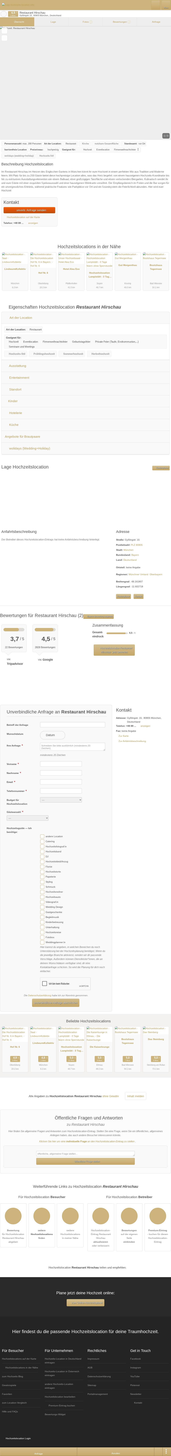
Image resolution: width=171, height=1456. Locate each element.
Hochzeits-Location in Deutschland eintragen (63, 1360)
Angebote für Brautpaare (22, 436)
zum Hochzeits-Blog (12, 1376)
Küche (13, 424)
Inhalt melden (135, 1096)
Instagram (135, 1367)
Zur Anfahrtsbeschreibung (132, 741)
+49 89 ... (19, 223)
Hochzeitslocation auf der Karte (23, 217)
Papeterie (51, 876)
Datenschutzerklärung (39, 995)
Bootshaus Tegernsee (156, 267)
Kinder (12, 401)
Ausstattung (17, 366)
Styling (49, 881)
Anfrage (155, 21)
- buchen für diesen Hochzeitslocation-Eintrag (157, 1236)
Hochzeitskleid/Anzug (57, 861)
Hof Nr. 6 (43, 272)
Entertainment (18, 377)
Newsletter (135, 1394)
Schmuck (50, 886)
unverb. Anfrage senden (31, 210)
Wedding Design (54, 907)
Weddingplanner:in (55, 942)
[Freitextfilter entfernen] (155, 4)
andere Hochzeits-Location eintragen (59, 1386)
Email (10, 782)
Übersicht (18, 21)
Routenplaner (162, 468)
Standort (14, 389)
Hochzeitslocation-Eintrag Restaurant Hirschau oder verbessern (101, 1238)
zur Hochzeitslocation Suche (4, 14)
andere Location (54, 836)
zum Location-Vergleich (14, 1402)
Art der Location (20, 317)
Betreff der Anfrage (17, 725)
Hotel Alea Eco (71, 269)
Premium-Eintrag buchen (61, 1405)
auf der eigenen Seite (129, 1236)
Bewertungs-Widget (55, 1414)
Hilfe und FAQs (10, 1411)
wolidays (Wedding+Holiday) (29, 448)
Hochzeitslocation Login (18, 1438)
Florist (49, 866)
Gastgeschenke (54, 912)
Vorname (12, 764)
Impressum (93, 1358)
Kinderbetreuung (54, 922)
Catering (50, 841)
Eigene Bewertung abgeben (100, 616)
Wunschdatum (15, 734)
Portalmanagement (98, 1394)
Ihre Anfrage (14, 745)
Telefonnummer (16, 791)
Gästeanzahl (14, 812)
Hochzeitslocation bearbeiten (60, 1396)
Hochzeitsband (53, 851)
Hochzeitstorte (53, 871)
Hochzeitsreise (53, 932)
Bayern (135, 555)
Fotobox (50, 937)
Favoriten (7, 1394)
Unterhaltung (52, 927)
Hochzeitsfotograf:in (56, 846)
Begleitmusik (52, 917)
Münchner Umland (138, 574)
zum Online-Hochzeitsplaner (87, 1302)
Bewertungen (121, 21)
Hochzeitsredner (54, 892)
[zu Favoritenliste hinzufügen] (4, 31)
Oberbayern (156, 574)
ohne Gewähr (110, 1096)
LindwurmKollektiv (15, 269)
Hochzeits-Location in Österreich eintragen (62, 1373)
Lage (53, 21)
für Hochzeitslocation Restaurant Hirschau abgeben (13, 1236)
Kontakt (138, 596)
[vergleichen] (4, 38)
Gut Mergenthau (127, 265)
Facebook (135, 1358)
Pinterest (135, 1385)
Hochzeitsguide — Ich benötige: (19, 830)
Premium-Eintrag (164, 250)
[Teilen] (158, 1451)
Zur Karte (124, 736)
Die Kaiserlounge (99, 1046)
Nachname (13, 773)
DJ (47, 856)
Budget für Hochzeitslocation (17, 802)
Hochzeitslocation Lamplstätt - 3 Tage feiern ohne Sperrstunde (100, 275)
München (128, 550)
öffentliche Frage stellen (87, 1161)
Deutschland (130, 560)
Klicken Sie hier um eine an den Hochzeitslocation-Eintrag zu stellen (87, 1141)
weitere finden (42, 1234)
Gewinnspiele (9, 1385)
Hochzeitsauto (53, 897)
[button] (85, 83)
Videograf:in (52, 902)
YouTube (135, 1376)
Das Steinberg (156, 1039)
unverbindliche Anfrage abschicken (55, 1002)
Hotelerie (15, 413)
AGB (90, 1367)
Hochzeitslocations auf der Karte (19, 1358)
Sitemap (92, 1385)
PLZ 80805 (137, 545)
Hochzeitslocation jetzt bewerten (115, 650)
